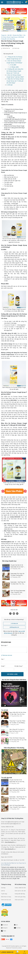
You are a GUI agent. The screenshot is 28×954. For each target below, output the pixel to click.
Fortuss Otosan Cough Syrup (10, 141)
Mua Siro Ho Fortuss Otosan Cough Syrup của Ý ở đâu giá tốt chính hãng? (15, 81)
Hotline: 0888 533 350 (20, 887)
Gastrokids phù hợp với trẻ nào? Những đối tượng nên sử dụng (17, 575)
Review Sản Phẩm (17, 35)
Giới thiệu (3, 887)
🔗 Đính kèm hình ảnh (6, 655)
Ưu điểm (12, 65)
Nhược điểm (14, 67)
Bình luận (4, 645)
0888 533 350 (10, 826)
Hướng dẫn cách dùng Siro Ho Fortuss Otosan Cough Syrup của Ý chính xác (14, 71)
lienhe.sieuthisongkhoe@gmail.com (11, 823)
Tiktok (4, 930)
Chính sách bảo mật (6, 899)
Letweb (20, 947)
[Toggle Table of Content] (2, 107)
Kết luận (9, 85)
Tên (2, 659)
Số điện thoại (18, 666)
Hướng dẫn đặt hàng (20, 893)
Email (3, 666)
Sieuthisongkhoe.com (7, 541)
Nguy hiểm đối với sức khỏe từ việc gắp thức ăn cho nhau (17, 714)
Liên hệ (3, 890)
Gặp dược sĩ (17, 953)
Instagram (4, 927)
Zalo (16, 924)
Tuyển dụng (4, 893)
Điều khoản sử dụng (6, 896)
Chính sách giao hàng (20, 896)
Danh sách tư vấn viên (20, 890)
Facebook (5, 924)
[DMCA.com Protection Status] (4, 912)
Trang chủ (3, 35)
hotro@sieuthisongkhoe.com (13, 821)
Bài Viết (9, 35)
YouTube (18, 927)
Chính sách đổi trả (19, 899)
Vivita (6, 445)
